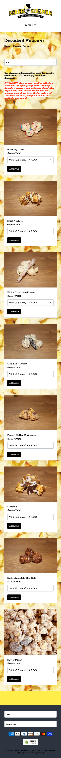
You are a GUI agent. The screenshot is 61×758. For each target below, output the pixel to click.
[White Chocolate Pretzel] (30, 269)
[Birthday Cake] (30, 127)
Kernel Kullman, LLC (22, 750)
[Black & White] (30, 198)
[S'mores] (30, 484)
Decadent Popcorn (22, 46)
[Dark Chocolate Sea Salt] (30, 555)
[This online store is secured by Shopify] (30, 741)
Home (7, 46)
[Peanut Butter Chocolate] (30, 412)
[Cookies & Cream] (30, 341)
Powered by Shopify (35, 753)
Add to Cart (14, 168)
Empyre (22, 753)
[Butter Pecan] (30, 632)
